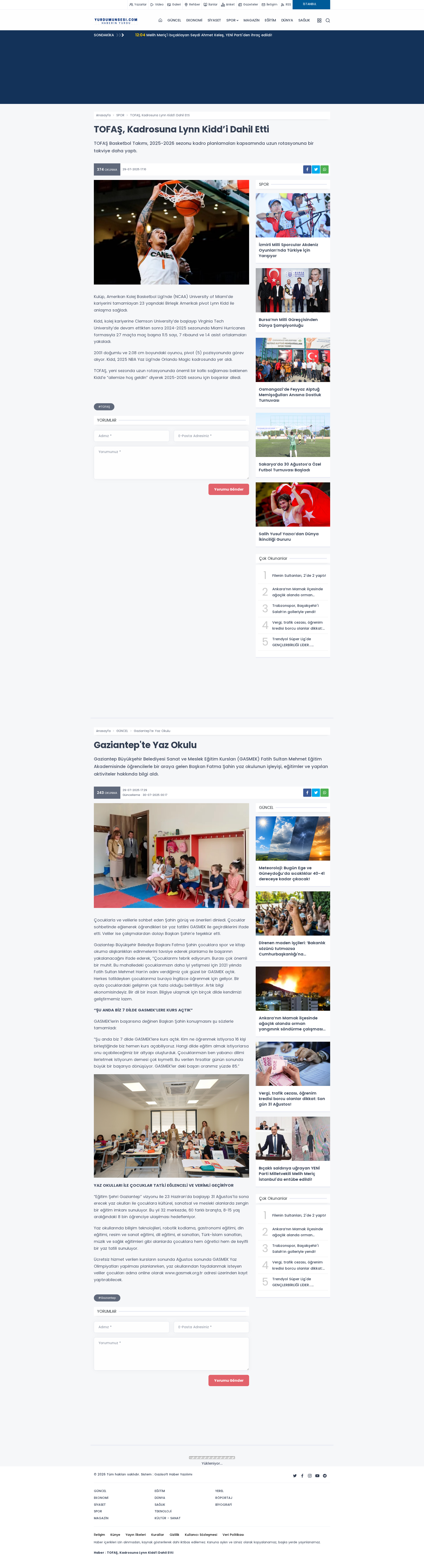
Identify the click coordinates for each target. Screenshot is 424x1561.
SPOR (230, 20)
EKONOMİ (194, 20)
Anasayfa (103, 115)
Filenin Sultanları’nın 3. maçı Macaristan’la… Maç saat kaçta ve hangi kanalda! (211, 35)
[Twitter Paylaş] (316, 169)
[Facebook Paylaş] (307, 169)
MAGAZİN (251, 20)
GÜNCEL (174, 20)
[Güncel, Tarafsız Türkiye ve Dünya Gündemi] (116, 20)
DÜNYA (287, 20)
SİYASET (214, 20)
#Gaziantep (107, 1298)
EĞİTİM (270, 20)
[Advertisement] (212, 73)
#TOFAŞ (104, 407)
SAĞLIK (304, 20)
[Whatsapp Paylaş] (324, 169)
